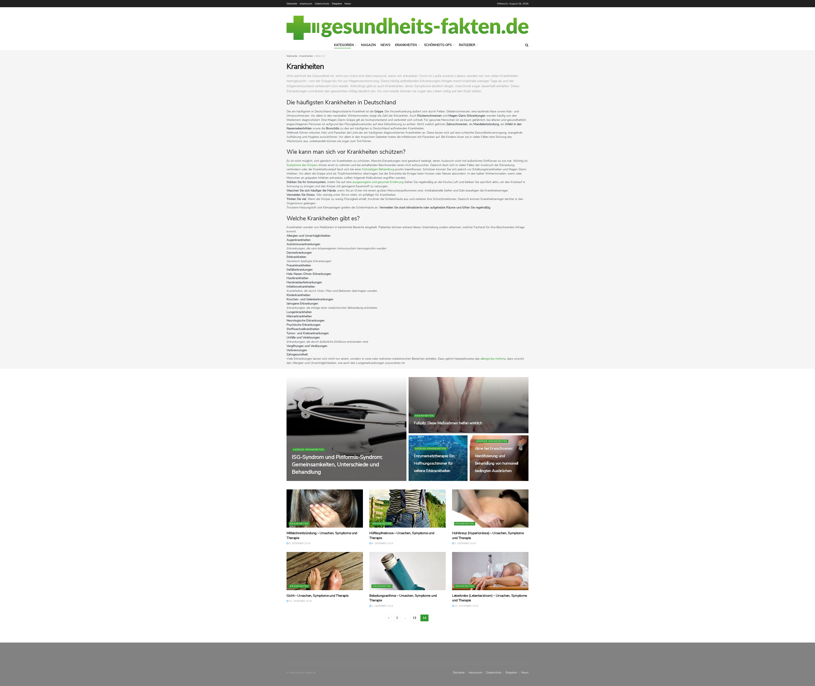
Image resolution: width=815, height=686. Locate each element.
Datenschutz (322, 3)
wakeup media (304, 479)
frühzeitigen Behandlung (378, 169)
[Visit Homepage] (407, 28)
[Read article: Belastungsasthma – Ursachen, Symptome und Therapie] (407, 571)
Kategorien (344, 45)
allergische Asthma (493, 359)
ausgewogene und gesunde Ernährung (377, 182)
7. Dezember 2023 (488, 479)
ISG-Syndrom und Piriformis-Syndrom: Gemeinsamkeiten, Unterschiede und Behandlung (337, 464)
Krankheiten (406, 45)
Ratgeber (337, 3)
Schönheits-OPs (438, 45)
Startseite (292, 3)
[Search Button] (526, 45)
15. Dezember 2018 (300, 601)
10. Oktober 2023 (427, 432)
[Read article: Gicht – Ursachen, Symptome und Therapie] (325, 571)
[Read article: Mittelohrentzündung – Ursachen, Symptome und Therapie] (325, 508)
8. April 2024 (326, 479)
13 (414, 618)
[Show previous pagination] (389, 618)
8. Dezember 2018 (299, 543)
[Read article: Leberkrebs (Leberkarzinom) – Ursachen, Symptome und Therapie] (490, 571)
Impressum (306, 3)
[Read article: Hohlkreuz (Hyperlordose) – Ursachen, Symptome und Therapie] (490, 508)
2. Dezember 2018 (465, 543)
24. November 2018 (466, 606)
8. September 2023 (427, 479)
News (347, 3)
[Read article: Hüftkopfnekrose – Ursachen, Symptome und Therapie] (407, 508)
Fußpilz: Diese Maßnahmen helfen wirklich (448, 423)
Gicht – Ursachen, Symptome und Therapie (317, 595)
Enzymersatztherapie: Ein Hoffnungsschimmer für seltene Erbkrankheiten (434, 463)
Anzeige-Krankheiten (308, 449)
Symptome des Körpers (302, 165)
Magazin (368, 45)
